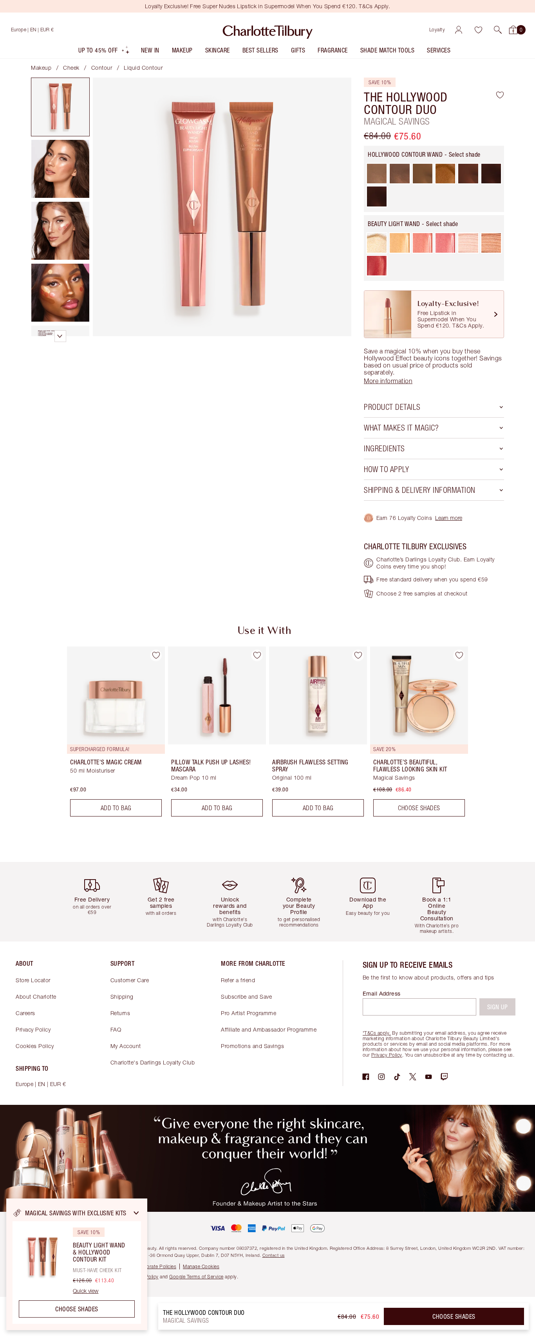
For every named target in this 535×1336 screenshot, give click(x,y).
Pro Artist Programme (248, 1013)
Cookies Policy (35, 1046)
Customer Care (129, 980)
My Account (125, 1046)
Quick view (85, 1291)
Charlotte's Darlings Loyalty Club (152, 1062)
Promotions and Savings (252, 1046)
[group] (110, 734)
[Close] (136, 1213)
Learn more (448, 517)
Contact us (273, 1255)
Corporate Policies (156, 1266)
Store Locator (33, 980)
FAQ (115, 1029)
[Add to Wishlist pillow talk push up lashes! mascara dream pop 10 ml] (257, 655)
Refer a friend (238, 980)
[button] (497, 29)
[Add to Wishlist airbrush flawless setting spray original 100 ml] (358, 655)
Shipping (122, 996)
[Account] (458, 29)
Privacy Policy (33, 1029)
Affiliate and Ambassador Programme (268, 1029)
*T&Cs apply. (377, 1033)
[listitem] (104, 51)
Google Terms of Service (196, 1277)
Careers (25, 1013)
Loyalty (437, 30)
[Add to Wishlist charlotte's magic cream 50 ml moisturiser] (156, 655)
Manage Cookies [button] (201, 1266)
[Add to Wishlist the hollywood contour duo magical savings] (500, 95)
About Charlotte (36, 996)
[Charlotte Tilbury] (267, 29)
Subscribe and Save (246, 996)
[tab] (60, 107)
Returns (120, 1013)
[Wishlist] (478, 29)
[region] (76, 1264)
